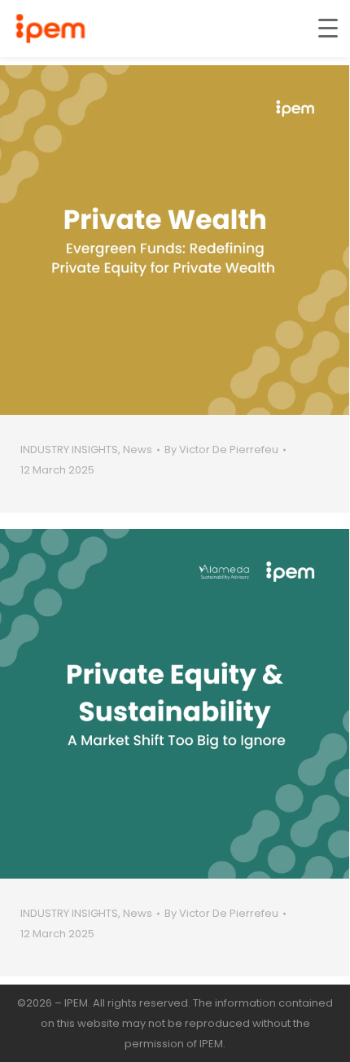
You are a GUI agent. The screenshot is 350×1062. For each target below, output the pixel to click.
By (221, 449)
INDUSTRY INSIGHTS (69, 449)
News (137, 449)
